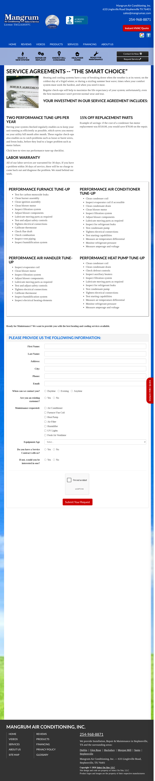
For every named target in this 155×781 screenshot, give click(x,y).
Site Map (14, 754)
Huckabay (109, 750)
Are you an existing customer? (30, 400)
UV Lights (52, 430)
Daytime (51, 391)
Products (56, 44)
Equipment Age (32, 442)
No (57, 398)
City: (37, 368)
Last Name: (34, 354)
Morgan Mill (124, 750)
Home (12, 44)
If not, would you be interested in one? (29, 461)
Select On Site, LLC (106, 767)
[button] (78, 502)
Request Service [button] (131, 59)
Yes (49, 398)
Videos (40, 44)
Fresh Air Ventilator (56, 435)
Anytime (78, 391)
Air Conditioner (55, 408)
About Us (107, 44)
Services (73, 44)
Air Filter (51, 421)
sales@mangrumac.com (137, 13)
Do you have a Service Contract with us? (28, 451)
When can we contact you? (26, 391)
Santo (137, 750)
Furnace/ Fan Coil (56, 412)
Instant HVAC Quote (150, 390)
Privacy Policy (46, 749)
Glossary (42, 754)
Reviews (26, 44)
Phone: (36, 376)
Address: (35, 361)
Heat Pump (52, 417)
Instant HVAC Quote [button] (137, 28)
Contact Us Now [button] (131, 53)
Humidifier (52, 426)
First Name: (34, 346)
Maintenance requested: (27, 408)
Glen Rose (95, 750)
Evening (65, 391)
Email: (36, 383)
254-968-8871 (91, 734)
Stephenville (86, 753)
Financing (90, 44)
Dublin (83, 750)
